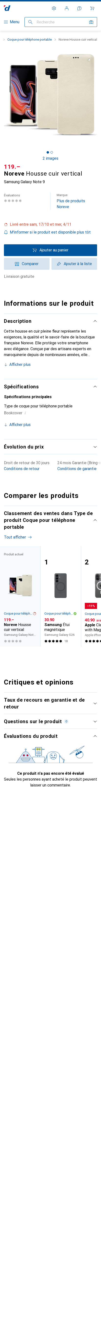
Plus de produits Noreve (71, 201)
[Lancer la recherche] (30, 22)
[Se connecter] (67, 8)
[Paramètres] (54, 8)
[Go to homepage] (7, 8)
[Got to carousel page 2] (51, 152)
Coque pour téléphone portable (29, 39)
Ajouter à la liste (78, 263)
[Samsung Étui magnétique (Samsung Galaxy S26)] (60, 596)
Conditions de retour (21, 468)
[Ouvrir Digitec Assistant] (79, 8)
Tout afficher (15, 537)
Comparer (30, 263)
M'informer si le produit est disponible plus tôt (50, 232)
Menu (14, 22)
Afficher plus (20, 364)
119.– (12, 166)
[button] (50, 224)
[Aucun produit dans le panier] (92, 8)
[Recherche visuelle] (91, 22)
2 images (50, 158)
